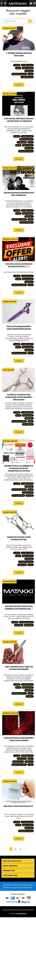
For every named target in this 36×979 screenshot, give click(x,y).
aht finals (29, 495)
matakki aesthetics (26, 622)
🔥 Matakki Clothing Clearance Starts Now (19, 54)
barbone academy (26, 139)
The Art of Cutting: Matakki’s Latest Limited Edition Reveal (18, 327)
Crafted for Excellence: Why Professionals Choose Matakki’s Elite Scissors (18, 396)
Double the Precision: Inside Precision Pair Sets (19, 538)
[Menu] (34, 3)
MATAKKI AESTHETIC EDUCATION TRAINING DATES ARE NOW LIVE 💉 (19, 607)
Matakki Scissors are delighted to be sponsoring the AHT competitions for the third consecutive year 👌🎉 (18, 468)
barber (18, 68)
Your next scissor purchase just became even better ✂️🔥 (18, 265)
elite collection (28, 424)
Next (25, 849)
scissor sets (22, 565)
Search (30, 21)
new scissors (22, 759)
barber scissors (28, 68)
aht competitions (18, 495)
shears (30, 74)
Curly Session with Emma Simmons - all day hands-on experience (19, 119)
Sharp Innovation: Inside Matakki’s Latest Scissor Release (19, 739)
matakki (16, 65)
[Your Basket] (31, 3)
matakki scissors (27, 65)
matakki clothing (27, 77)
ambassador (22, 142)
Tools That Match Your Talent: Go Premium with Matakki (19, 667)
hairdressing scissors (19, 74)
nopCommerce (21, 913)
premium (29, 696)
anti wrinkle (18, 625)
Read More (19, 84)
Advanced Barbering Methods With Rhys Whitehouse (19, 193)
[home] (18, 5)
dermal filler (29, 625)
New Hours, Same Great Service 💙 (18, 806)
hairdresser (29, 71)
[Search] (5, 3)
